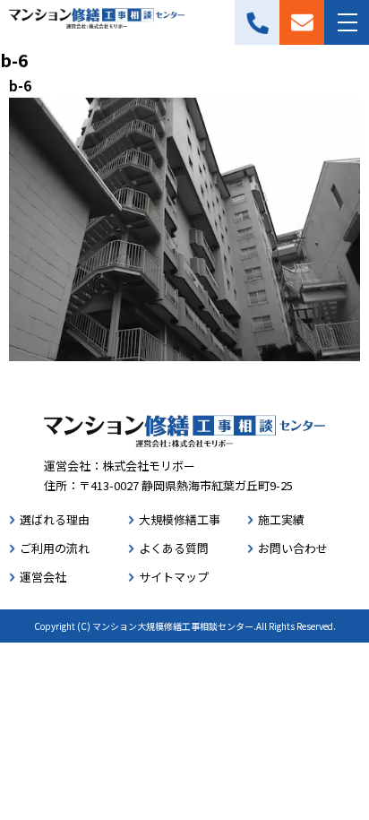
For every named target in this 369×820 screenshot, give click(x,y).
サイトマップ (174, 576)
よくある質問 (174, 548)
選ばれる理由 (55, 519)
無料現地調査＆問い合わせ (301, 22)
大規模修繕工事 (179, 519)
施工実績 (281, 519)
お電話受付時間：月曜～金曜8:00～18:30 (257, 22)
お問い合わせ (293, 548)
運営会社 (43, 576)
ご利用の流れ (55, 548)
